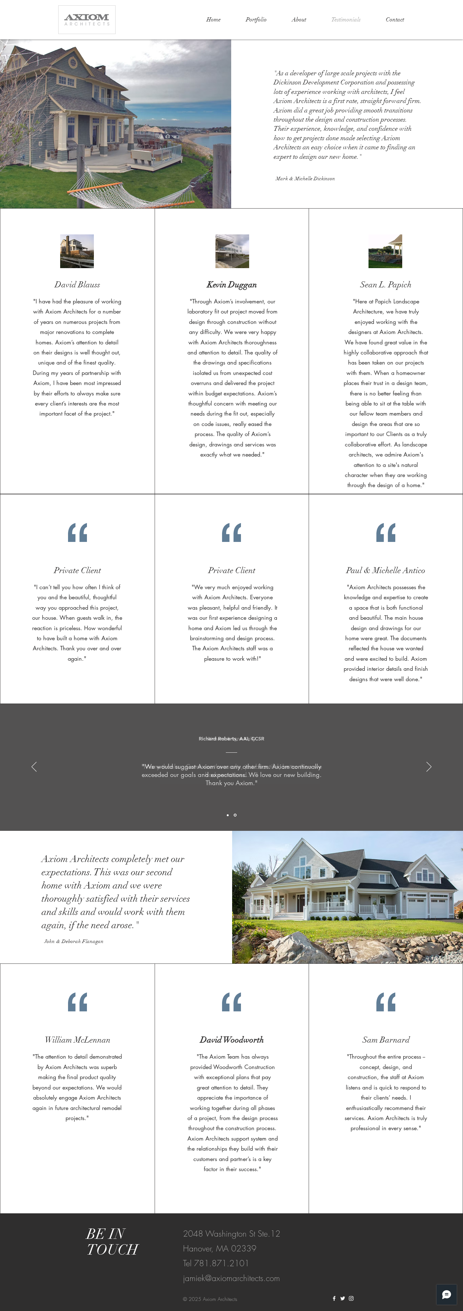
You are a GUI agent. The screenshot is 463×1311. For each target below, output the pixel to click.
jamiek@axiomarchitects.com (231, 1278)
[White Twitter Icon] (343, 1298)
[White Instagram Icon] (351, 1298)
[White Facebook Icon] (334, 1298)
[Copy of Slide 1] (235, 815)
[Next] (429, 767)
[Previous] (34, 767)
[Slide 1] (228, 815)
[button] (256, 19)
